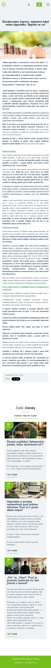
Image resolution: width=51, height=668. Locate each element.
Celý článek (12, 475)
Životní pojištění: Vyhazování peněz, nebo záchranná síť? (25, 443)
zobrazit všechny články (25, 416)
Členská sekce (29, 4)
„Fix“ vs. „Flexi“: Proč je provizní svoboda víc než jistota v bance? (23, 581)
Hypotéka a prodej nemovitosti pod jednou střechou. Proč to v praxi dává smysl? (22, 506)
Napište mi (39, 4)
